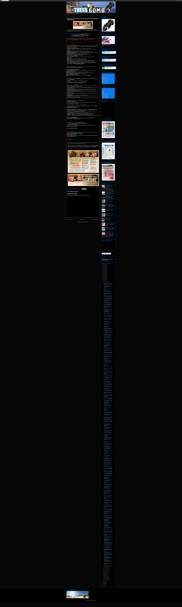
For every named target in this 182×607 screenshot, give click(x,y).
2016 (104, 277)
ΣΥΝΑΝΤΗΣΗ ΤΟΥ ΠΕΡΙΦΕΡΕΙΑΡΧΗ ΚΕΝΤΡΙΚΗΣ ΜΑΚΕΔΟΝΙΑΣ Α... (107, 560)
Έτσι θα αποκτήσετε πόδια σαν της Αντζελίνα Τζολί (108, 455)
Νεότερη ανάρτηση (70, 219)
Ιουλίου (105, 571)
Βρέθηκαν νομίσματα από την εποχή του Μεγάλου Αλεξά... (107, 400)
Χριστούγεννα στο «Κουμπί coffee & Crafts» (107, 515)
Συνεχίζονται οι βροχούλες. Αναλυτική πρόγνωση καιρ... (108, 302)
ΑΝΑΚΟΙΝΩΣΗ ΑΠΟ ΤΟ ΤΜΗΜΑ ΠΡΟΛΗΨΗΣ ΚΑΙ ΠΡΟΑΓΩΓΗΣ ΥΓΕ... (107, 557)
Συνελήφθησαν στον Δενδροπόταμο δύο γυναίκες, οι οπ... (106, 520)
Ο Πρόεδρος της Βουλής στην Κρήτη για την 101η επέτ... (107, 545)
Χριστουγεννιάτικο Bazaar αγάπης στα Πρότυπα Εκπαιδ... (107, 307)
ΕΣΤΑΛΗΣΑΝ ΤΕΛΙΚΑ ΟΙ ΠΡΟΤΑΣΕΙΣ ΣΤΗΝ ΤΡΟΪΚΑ (107, 331)
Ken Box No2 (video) (106, 370)
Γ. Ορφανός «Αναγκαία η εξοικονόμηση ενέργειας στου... (107, 405)
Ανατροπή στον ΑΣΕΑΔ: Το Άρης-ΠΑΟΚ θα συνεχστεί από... (107, 507)
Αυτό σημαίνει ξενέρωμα (109, 209)
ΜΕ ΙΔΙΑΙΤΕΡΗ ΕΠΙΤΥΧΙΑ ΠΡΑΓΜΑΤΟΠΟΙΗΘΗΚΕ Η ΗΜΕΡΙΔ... (107, 549)
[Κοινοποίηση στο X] (84, 188)
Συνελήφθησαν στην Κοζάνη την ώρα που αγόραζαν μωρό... (107, 319)
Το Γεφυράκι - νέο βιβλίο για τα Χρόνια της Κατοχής (107, 480)
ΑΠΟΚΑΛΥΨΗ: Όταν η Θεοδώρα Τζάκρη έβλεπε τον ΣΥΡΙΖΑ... (108, 286)
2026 (104, 264)
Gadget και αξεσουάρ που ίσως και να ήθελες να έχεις (110, 205)
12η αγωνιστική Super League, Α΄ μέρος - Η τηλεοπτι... (108, 444)
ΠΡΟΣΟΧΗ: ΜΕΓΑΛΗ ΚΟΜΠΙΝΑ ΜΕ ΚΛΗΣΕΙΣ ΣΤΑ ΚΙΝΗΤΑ (110, 186)
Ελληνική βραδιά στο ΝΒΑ (107, 343)
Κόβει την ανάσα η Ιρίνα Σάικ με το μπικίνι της (107, 465)
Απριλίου (105, 575)
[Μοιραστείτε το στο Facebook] (85, 188)
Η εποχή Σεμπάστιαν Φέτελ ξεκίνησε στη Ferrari (107, 388)
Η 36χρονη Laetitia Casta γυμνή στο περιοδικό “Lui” (107, 463)
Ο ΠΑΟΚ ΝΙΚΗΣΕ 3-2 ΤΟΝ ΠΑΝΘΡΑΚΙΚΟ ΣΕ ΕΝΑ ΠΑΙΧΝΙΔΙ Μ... (107, 311)
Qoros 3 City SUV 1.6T (106, 489)
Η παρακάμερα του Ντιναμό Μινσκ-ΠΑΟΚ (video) (107, 491)
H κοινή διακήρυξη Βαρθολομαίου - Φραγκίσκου (108, 321)
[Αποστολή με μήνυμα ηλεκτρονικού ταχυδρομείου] (82, 188)
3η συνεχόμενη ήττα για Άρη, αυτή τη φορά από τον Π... (107, 384)
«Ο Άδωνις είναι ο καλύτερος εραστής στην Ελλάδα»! (107, 335)
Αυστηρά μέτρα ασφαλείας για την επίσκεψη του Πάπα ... (107, 412)
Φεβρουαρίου (106, 578)
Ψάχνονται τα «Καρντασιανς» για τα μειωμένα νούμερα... (107, 496)
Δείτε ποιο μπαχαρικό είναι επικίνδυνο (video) (107, 446)
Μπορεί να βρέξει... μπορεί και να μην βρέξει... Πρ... (107, 378)
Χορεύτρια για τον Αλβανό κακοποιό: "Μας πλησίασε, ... (107, 316)
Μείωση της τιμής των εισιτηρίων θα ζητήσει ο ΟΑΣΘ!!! (107, 294)
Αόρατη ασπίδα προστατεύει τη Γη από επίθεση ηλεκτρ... (107, 390)
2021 (104, 271)
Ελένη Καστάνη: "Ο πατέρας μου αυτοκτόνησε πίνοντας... (108, 509)
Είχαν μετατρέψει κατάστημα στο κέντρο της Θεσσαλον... (107, 517)
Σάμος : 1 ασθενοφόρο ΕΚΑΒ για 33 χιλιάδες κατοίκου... (107, 298)
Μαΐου (105, 574)
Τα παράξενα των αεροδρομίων (108, 219)
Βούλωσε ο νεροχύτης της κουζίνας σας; (107, 442)
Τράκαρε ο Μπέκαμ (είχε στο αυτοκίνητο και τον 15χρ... (107, 328)
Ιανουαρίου (105, 579)
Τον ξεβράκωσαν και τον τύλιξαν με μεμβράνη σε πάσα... (107, 493)
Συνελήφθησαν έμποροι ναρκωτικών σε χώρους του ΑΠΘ (107, 528)
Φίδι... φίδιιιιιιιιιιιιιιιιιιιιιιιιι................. (107, 364)
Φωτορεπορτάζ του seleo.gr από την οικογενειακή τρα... (107, 417)
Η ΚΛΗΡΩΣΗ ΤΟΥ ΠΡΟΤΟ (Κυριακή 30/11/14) (107, 291)
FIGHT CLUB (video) (106, 342)
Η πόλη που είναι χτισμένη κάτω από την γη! (110, 232)
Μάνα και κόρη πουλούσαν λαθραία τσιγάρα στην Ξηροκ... (107, 337)
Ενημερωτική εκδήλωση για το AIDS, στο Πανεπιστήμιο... (107, 531)
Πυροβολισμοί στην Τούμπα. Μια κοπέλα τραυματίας (107, 438)
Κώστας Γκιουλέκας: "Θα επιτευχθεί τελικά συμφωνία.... (107, 324)
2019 (104, 273)
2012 (104, 582)
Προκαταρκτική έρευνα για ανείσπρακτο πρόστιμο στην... (107, 428)
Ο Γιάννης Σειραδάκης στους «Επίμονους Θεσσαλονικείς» (108, 473)
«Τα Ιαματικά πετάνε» (106, 504)
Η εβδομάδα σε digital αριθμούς (106, 482)
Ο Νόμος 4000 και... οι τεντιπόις (106, 453)
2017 (104, 276)
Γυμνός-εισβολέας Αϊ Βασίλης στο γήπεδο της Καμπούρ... (107, 284)
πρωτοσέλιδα (108, 138)
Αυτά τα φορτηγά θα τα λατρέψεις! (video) (106, 547)
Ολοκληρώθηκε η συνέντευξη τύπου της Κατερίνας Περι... (107, 398)
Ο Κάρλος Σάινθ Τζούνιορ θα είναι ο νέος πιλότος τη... (107, 430)
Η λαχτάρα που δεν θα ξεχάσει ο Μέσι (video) (107, 356)
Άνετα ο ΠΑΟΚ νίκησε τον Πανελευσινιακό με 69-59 (107, 386)
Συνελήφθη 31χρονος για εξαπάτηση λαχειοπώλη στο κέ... (107, 340)
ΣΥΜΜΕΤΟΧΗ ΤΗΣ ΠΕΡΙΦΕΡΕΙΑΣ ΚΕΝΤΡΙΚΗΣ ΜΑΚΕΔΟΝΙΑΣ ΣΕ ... (107, 540)
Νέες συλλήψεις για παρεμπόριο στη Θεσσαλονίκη (106, 525)
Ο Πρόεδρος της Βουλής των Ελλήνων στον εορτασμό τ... (108, 296)
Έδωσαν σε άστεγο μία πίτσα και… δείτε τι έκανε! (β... (107, 433)
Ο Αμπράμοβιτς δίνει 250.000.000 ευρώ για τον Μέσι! (107, 500)
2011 (103, 583)
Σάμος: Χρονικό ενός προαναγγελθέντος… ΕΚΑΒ (107, 566)
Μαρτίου (105, 576)
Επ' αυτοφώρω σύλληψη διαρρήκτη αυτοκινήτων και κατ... (107, 393)
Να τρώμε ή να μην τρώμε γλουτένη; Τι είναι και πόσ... (107, 552)
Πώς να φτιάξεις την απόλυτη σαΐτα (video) (107, 451)
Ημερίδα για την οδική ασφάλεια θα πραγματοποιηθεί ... (106, 478)
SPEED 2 (104, 533)
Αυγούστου (105, 570)
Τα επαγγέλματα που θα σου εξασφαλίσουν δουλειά (107, 511)
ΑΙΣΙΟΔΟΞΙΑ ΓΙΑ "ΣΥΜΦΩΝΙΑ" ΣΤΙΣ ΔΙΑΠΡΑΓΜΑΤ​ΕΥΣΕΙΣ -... (107, 353)
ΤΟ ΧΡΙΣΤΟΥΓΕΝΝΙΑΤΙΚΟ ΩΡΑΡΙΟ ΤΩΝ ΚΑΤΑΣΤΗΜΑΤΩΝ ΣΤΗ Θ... (107, 487)
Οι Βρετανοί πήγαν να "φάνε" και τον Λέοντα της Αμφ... (107, 348)
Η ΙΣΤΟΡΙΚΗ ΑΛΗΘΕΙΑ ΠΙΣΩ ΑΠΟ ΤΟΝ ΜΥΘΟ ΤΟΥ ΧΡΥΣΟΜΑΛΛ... (107, 448)
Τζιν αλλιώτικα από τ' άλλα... (107, 362)
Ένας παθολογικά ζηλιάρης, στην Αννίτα (107, 359)
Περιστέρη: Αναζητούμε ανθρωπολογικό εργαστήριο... (106, 403)
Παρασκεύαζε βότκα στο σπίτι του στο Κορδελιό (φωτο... (107, 522)
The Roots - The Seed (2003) (107, 466)
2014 (104, 280)
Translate (108, 254)
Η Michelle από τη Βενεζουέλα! (108, 374)
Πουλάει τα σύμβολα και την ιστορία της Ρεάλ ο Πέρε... (107, 484)
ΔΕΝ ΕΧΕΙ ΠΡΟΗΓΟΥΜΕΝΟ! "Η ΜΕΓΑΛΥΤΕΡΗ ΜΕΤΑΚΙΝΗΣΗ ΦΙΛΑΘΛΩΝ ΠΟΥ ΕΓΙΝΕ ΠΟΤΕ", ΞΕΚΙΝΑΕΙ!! (110, 193)
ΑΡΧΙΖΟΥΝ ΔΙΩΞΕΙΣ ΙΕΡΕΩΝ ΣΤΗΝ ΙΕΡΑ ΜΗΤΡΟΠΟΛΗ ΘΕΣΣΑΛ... (107, 396)
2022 (104, 269)
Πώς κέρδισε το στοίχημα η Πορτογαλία (107, 563)
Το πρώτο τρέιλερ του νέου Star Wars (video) (107, 475)
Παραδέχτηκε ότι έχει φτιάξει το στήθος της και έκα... (108, 461)
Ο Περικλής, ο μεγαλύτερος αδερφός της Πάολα (107, 382)
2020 (104, 272)
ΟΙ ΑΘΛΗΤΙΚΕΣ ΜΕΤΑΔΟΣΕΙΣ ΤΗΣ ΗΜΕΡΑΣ (107, 503)
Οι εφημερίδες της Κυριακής (107, 371)
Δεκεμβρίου (105, 281)
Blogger (95, 600)
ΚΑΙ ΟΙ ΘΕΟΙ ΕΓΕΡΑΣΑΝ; (107, 309)
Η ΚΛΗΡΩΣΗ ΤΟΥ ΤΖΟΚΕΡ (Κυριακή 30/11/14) (107, 300)
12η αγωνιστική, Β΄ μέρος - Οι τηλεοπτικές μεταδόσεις (107, 361)
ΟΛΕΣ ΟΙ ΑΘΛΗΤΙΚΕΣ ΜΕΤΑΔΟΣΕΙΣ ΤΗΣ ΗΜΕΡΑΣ (106, 346)
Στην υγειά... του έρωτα (106, 423)
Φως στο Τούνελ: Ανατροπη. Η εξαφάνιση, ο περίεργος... (108, 537)
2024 (104, 267)
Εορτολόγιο (108, 117)
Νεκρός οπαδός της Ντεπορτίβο (106, 326)
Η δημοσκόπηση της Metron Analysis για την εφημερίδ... (107, 471)
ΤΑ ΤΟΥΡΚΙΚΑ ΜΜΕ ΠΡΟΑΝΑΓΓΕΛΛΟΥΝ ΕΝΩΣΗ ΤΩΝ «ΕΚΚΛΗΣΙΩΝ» (108, 542)
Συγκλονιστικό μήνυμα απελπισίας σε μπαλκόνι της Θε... (108, 415)
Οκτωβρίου (105, 567)
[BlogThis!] (83, 188)
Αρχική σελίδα (82, 219)
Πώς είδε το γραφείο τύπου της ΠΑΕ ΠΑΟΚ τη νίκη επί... (108, 304)
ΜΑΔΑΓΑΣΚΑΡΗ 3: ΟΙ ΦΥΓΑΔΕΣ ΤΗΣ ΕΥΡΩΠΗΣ (107, 419)
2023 (104, 268)
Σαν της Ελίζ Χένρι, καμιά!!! (107, 376)
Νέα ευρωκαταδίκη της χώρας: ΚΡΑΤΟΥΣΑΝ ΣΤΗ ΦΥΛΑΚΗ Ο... (107, 469)
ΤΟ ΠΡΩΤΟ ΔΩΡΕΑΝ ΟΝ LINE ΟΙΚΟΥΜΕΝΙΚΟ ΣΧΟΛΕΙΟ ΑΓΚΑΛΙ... (108, 554)
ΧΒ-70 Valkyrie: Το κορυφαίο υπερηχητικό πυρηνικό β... (107, 458)
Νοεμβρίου (105, 282)
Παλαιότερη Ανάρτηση (95, 219)
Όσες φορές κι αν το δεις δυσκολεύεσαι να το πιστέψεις (110, 228)
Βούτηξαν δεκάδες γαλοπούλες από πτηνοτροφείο (108, 333)
